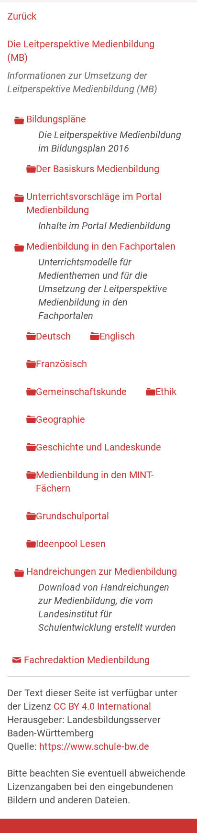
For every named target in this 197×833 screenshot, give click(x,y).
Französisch (61, 364)
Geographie (60, 419)
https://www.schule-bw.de (94, 746)
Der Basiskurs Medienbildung (97, 169)
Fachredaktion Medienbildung (87, 660)
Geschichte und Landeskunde (98, 447)
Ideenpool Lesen (71, 543)
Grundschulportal (72, 516)
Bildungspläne (56, 119)
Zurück (21, 16)
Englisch (117, 336)
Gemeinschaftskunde (81, 391)
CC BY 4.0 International (102, 706)
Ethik (165, 391)
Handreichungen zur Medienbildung (101, 571)
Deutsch (53, 336)
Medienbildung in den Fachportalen (100, 246)
